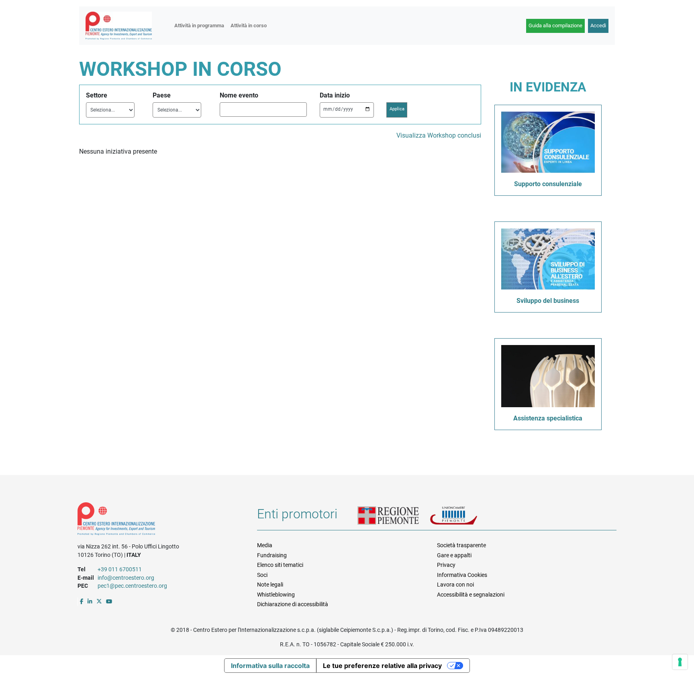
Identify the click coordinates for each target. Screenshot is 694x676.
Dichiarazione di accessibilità (292, 604)
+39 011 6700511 (120, 569)
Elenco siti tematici (280, 565)
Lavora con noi (455, 584)
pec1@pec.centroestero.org (132, 586)
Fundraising (272, 555)
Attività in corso (249, 25)
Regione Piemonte (393, 516)
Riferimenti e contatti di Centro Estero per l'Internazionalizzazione (158, 520)
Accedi (598, 25)
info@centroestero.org (126, 577)
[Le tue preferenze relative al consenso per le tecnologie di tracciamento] (680, 662)
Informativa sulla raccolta (270, 666)
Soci (262, 575)
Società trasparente (461, 545)
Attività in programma (199, 25)
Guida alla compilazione (555, 25)
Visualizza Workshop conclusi (438, 135)
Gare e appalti (454, 555)
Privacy (446, 565)
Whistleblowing (276, 594)
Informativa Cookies (462, 575)
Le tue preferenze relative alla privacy (382, 666)
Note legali (270, 584)
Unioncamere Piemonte (464, 516)
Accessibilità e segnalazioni (470, 594)
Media (264, 545)
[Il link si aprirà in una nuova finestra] (82, 601)
